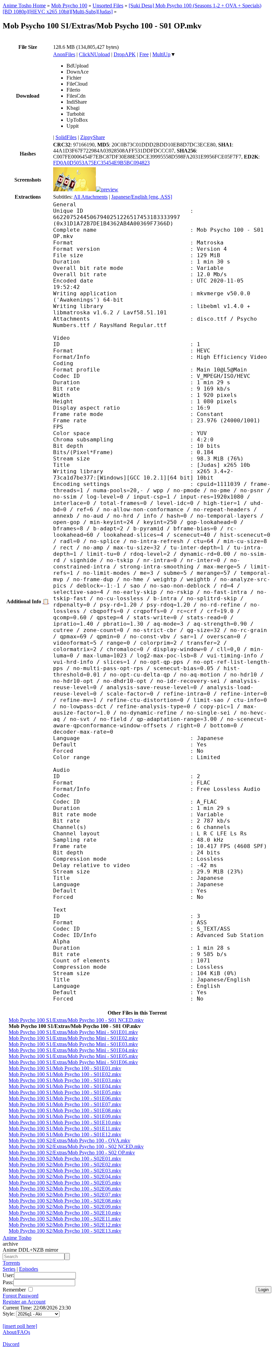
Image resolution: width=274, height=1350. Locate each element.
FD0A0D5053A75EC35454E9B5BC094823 (101, 163)
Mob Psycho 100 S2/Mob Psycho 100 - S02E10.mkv (65, 1213)
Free (144, 54)
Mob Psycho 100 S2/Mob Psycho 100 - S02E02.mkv (65, 1164)
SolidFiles (66, 137)
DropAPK (125, 54)
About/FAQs (16, 1332)
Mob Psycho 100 (69, 5)
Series (9, 1269)
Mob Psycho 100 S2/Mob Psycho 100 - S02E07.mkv (65, 1195)
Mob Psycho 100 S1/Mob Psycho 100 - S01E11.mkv (65, 1128)
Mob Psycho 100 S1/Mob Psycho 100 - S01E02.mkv (65, 1074)
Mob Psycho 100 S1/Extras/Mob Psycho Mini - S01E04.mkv (73, 1050)
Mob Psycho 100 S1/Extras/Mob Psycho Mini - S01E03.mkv (73, 1044)
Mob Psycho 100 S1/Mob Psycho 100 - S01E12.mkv (65, 1134)
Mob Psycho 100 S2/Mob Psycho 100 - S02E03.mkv (65, 1170)
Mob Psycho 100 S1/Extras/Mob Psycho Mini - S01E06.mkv (73, 1062)
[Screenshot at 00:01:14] (107, 189)
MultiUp (161, 54)
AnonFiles (64, 54)
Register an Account (24, 1302)
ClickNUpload (94, 54)
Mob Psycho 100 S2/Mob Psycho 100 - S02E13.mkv (65, 1231)
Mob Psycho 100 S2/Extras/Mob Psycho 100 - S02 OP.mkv (72, 1152)
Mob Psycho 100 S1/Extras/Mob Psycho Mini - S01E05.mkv (73, 1056)
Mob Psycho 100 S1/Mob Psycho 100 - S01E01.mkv (65, 1068)
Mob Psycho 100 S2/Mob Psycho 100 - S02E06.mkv (65, 1188)
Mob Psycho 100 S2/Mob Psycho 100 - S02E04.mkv (65, 1176)
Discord (11, 1344)
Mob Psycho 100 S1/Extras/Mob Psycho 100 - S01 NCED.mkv (76, 1020)
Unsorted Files (108, 5)
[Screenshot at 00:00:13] (74, 189)
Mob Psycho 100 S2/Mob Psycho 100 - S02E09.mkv (65, 1207)
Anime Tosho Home (24, 5)
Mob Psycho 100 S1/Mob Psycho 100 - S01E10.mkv (65, 1122)
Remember (15, 1289)
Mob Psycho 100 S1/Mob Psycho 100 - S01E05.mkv (65, 1092)
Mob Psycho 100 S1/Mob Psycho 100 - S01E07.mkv (65, 1104)
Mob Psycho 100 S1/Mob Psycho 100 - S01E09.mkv (65, 1116)
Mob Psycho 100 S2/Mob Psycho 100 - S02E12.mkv (65, 1225)
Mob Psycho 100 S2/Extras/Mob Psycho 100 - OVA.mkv (69, 1140)
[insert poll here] (20, 1326)
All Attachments (91, 197)
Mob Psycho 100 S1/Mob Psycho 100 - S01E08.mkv (65, 1110)
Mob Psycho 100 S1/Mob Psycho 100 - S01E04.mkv (65, 1086)
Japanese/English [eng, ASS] (141, 197)
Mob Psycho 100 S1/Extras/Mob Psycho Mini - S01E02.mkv (73, 1038)
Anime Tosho (17, 1238)
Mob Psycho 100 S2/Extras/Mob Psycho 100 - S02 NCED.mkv (76, 1146)
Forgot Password (20, 1296)
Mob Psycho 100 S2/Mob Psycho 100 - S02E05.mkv (65, 1182)
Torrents (11, 1263)
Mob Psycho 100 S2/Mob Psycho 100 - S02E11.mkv (65, 1219)
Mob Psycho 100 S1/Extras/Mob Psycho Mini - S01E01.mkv (73, 1032)
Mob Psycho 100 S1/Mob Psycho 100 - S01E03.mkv (65, 1080)
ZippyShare (92, 137)
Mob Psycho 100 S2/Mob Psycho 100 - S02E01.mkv (65, 1158)
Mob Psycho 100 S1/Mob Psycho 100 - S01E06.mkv (65, 1098)
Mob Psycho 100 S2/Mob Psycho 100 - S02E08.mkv (65, 1201)
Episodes (28, 1269)
